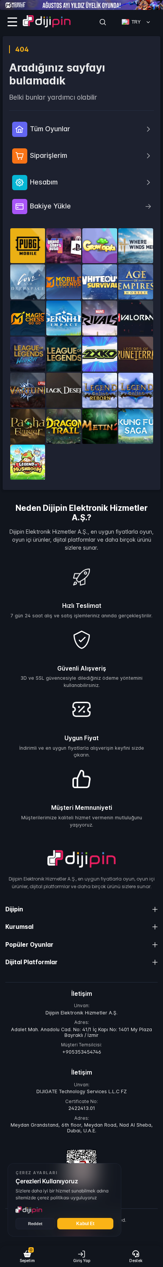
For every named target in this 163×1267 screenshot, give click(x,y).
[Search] (102, 22)
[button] (27, 1256)
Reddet (35, 1223)
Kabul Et (85, 1223)
